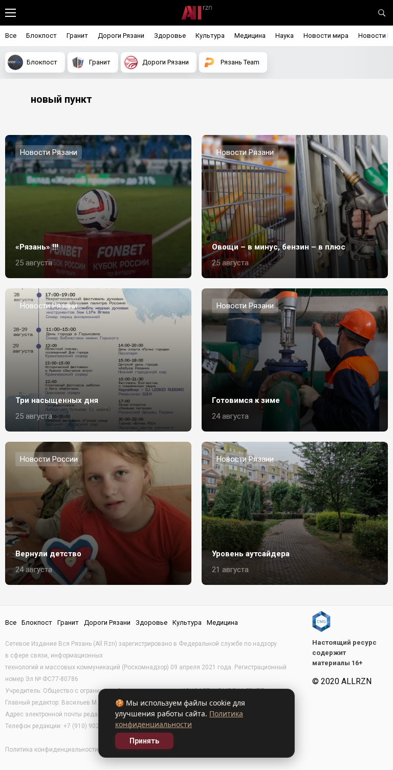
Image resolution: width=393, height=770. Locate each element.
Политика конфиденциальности (51, 749)
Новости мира (325, 35)
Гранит (77, 35)
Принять (144, 741)
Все (10, 35)
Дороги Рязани (121, 35)
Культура (210, 35)
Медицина (250, 35)
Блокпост (41, 35)
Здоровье (170, 35)
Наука (284, 35)
